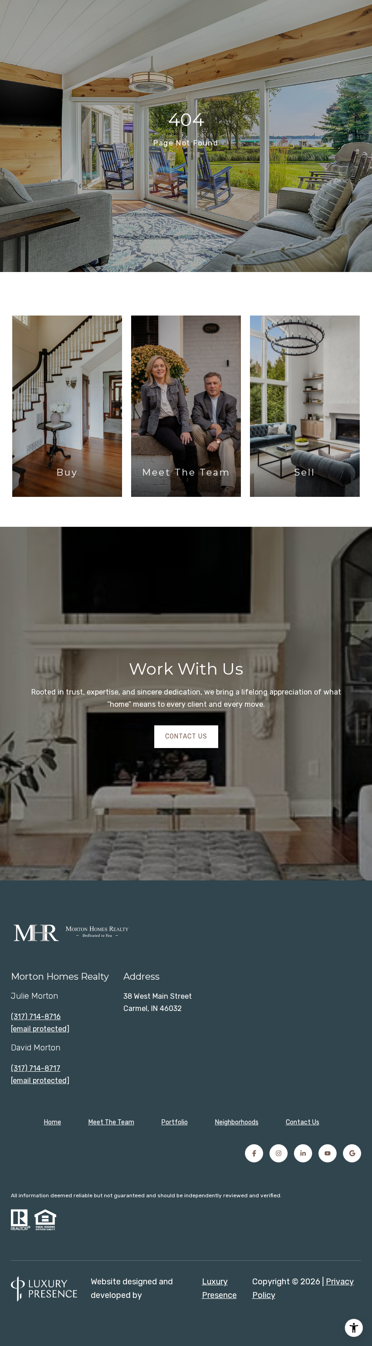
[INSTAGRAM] (278, 1153)
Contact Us (302, 1122)
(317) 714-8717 (35, 1068)
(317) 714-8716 (36, 1016)
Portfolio (175, 1122)
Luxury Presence (219, 1288)
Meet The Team (111, 1122)
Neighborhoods (237, 1122)
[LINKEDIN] (303, 1153)
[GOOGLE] (352, 1153)
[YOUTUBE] (327, 1153)
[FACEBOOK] (254, 1153)
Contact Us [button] (186, 736)
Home (52, 1122)
